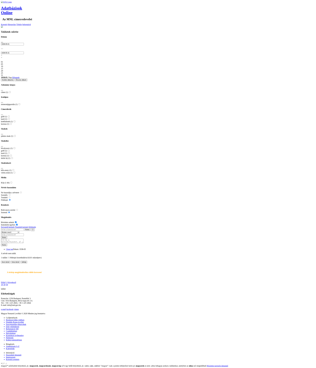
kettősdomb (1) (7, 121)
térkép (24, 262)
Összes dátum (21, 80)
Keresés (4, 24)
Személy (4, 195)
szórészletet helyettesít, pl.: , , (31, 366)
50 (7, 285)
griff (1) (4, 117)
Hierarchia (12, 24)
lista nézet (15, 262)
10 (2, 285)
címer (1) (5, 92)
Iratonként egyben (8, 225)
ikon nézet (5, 262)
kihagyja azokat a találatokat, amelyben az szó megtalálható (179, 366)
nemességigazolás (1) (9, 104)
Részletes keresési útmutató (217, 366)
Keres (27, 230)
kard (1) (4, 119)
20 (4, 285)
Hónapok (16, 77)
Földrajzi (4, 200)
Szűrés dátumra (7, 80)
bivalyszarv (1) (7, 148)
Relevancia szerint (8, 210)
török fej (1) (6, 158)
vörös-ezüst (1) (7, 173)
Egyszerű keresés (7, 227)
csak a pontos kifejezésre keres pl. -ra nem (126, 366)
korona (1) (5, 124)
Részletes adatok (7, 222)
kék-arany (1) (6, 170)
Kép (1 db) (5, 183)
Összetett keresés (21, 227)
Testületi (4, 197)
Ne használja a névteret (10, 193)
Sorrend (4, 212)
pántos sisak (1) (7, 136)
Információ (26, 24)
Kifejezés (32, 227)
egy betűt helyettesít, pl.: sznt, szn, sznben (81, 366)
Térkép (19, 24)
